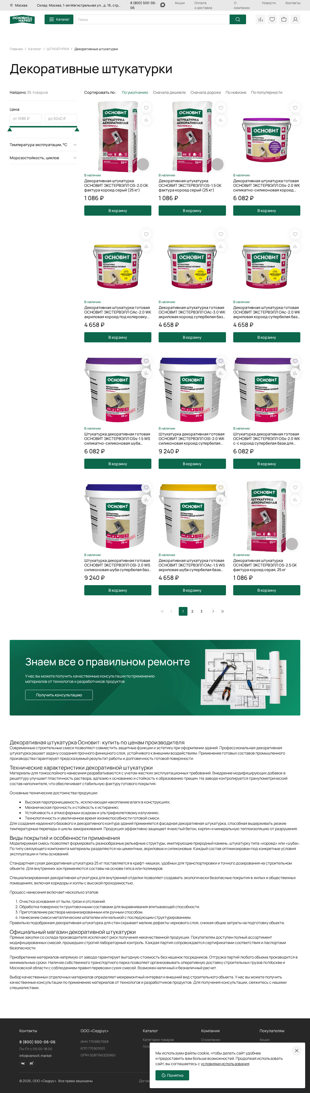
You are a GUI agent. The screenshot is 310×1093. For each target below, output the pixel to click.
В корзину (117, 210)
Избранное (272, 19)
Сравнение (260, 19)
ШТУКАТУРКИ (58, 49)
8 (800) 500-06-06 (37, 1042)
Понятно (175, 1075)
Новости (269, 2)
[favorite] (146, 108)
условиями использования (225, 1063)
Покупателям (272, 1030)
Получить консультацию (59, 695)
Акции (180, 2)
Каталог (63, 19)
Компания (210, 1030)
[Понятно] (297, 1051)
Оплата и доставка (203, 5)
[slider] (9, 129)
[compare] (146, 120)
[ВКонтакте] (22, 1063)
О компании (242, 5)
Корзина (284, 19)
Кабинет (295, 19)
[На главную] (22, 19)
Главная (16, 49)
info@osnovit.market (35, 1055)
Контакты (293, 2)
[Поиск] (238, 19)
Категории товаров (158, 1039)
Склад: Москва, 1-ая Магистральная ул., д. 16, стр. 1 (79, 5)
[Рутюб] (31, 1063)
